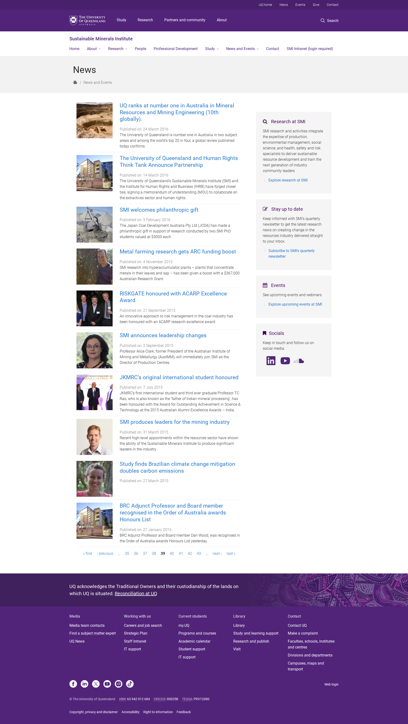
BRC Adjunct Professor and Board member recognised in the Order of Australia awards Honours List (173, 513)
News (284, 5)
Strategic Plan (135, 633)
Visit (237, 649)
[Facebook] (73, 684)
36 (136, 553)
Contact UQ (297, 625)
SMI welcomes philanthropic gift (159, 210)
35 (127, 553)
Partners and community (184, 20)
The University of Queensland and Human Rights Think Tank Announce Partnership (179, 161)
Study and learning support (255, 633)
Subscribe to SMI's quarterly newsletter (291, 253)
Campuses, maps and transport (306, 666)
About (222, 20)
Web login (331, 684)
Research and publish (251, 641)
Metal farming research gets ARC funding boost (178, 251)
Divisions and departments (310, 655)
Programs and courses (197, 633)
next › (217, 553)
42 (190, 553)
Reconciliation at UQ (136, 593)
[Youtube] (107, 684)
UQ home (265, 5)
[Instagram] (118, 684)
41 (181, 553)
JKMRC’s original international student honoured (179, 377)
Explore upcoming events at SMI (295, 304)
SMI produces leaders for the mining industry (175, 422)
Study (121, 20)
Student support (191, 649)
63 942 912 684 (138, 699)
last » (231, 553)
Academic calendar (194, 641)
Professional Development (176, 48)
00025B (172, 699)
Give (316, 5)
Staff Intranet (135, 641)
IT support (132, 649)
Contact (333, 5)
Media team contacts (87, 625)
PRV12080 (201, 699)
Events (300, 5)
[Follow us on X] (96, 684)
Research (145, 20)
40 (172, 553)
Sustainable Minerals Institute (101, 39)
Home (74, 48)
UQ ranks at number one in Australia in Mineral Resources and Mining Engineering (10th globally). (177, 112)
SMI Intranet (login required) (310, 48)
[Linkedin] (84, 684)
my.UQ (183, 625)
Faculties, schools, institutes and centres (311, 644)
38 (154, 553)
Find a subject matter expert (92, 633)
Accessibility (131, 712)
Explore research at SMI (288, 180)
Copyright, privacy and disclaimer (93, 712)
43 (199, 553)
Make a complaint (303, 633)
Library (239, 625)
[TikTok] (130, 684)
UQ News (77, 641)
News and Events (240, 48)
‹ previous (105, 553)
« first (87, 553)
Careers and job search (143, 625)
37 (145, 553)
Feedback (184, 712)
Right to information (158, 712)
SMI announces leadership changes (163, 335)
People (140, 48)
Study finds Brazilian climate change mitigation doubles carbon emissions (177, 467)
